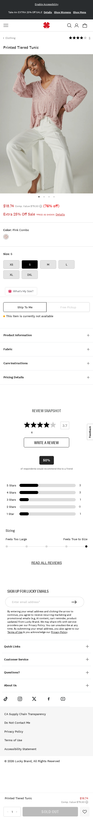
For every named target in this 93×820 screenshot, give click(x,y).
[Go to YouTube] (63, 699)
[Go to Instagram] (20, 699)
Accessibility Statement (20, 749)
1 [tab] (39, 196)
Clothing (10, 38)
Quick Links (12, 646)
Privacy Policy (59, 632)
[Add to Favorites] (85, 812)
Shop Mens (79, 12)
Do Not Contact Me (17, 723)
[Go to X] (34, 699)
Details (48, 12)
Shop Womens (62, 12)
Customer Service (16, 659)
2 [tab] (44, 196)
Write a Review (46, 442)
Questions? (12, 672)
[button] (69, 25)
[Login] (76, 25)
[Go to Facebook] (48, 699)
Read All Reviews (46, 562)
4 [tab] (53, 196)
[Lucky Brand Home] (46, 25)
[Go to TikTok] (5, 699)
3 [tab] (48, 196)
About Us (10, 685)
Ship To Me (25, 307)
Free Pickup (68, 307)
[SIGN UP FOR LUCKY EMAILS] (74, 602)
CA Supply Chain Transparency (25, 714)
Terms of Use (14, 632)
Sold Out (50, 811)
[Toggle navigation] (6, 25)
